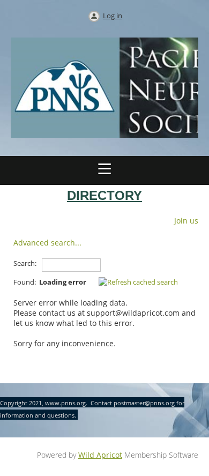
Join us (186, 220)
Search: (24, 263)
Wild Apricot (100, 455)
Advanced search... (47, 242)
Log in (112, 15)
